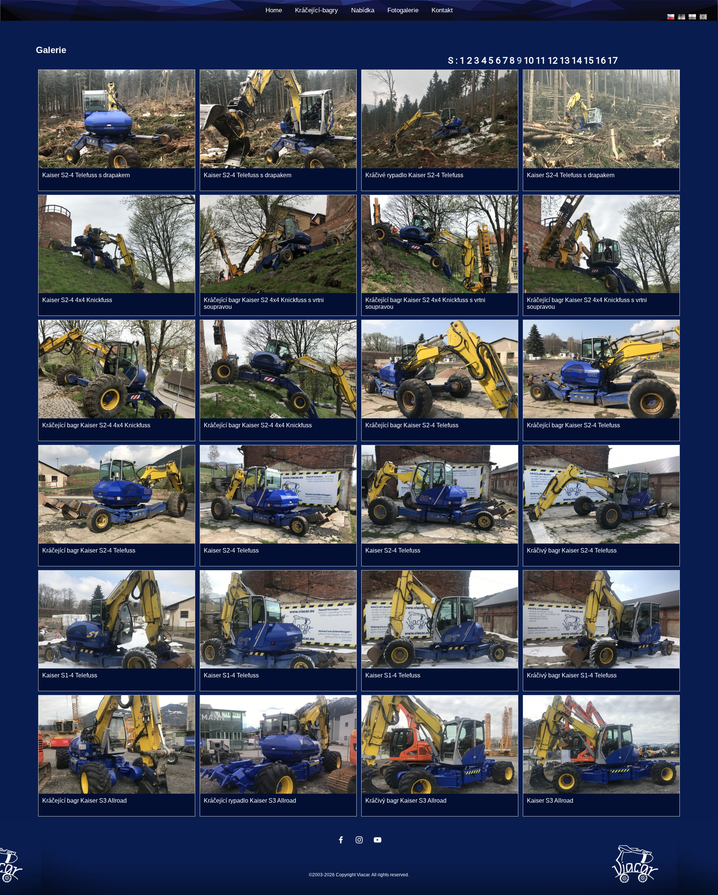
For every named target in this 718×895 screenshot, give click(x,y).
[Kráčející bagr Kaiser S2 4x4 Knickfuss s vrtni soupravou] (278, 291)
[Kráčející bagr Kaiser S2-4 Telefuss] (440, 416)
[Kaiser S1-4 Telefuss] (117, 666)
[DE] (681, 16)
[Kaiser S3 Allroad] (601, 791)
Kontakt (442, 10)
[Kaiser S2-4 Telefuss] (278, 541)
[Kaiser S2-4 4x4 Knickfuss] (117, 291)
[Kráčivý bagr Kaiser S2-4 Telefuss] (601, 541)
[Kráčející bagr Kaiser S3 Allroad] (117, 791)
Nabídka (362, 10)
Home (274, 10)
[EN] (703, 16)
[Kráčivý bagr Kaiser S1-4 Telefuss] (601, 666)
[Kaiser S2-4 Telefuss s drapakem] (117, 166)
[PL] (692, 16)
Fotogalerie (402, 10)
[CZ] (670, 16)
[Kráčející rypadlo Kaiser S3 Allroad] (278, 791)
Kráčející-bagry (316, 10)
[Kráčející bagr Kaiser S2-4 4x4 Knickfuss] (117, 416)
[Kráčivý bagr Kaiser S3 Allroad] (440, 791)
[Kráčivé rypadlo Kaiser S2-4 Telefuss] (440, 166)
